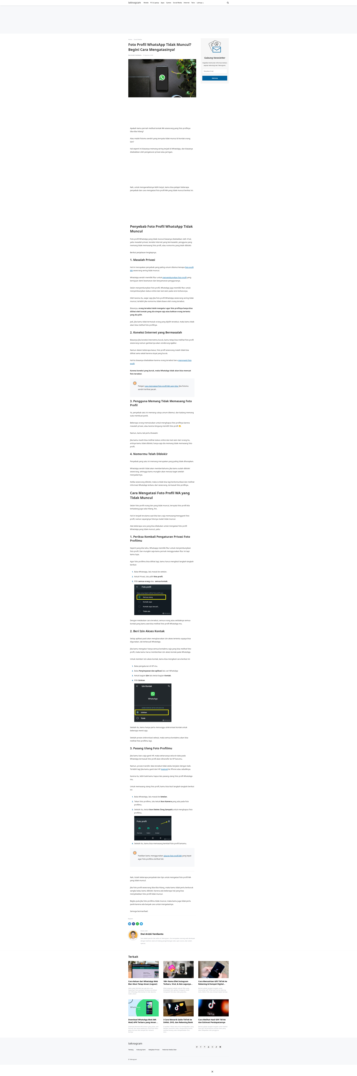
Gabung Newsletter (214, 58)
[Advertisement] (178, 19)
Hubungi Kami (141, 1050)
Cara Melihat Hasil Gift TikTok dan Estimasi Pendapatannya (212, 1021)
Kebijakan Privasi (154, 1050)
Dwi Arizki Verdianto (134, 55)
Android (164, 769)
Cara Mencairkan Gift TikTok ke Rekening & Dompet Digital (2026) (212, 984)
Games (168, 3)
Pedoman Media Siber (169, 1050)
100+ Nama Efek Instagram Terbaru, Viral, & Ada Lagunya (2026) (177, 984)
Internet (186, 3)
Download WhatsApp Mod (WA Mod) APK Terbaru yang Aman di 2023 (143, 1022)
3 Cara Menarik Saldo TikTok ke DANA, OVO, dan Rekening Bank (178, 1021)
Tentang (130, 1050)
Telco (193, 3)
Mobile (146, 3)
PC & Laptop (154, 3)
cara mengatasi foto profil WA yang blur (161, 386)
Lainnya (199, 3)
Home (130, 39)
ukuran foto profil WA (173, 856)
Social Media (177, 3)
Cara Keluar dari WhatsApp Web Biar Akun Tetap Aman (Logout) (143, 982)
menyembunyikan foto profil (174, 277)
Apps (162, 3)
